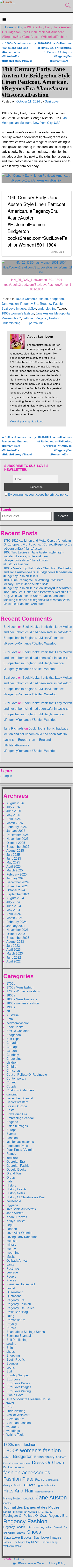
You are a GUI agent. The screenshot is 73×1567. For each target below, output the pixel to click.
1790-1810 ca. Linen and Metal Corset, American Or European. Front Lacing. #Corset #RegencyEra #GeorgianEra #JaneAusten (38, 544)
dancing (12, 1094)
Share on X (57, 251)
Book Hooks (14, 1027)
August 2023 (15, 941)
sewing (11, 1343)
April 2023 (13, 949)
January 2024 (15, 926)
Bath (9, 1019)
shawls (21, 1532)
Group (10, 1177)
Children (12, 1066)
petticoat (28, 318)
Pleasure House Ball (20, 1284)
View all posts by (26, 421)
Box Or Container (18, 1031)
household (13, 1201)
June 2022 (13, 957)
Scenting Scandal (18, 1335)
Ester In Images (17, 1126)
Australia (12, 1015)
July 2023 (13, 945)
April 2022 (13, 961)
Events (11, 1133)
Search (5, 509)
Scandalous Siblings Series (25, 1331)
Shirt (9, 1347)
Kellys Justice (16, 1221)
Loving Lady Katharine (22, 1237)
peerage (12, 1272)
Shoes (34, 1532)
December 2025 (17, 834)
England (12, 1122)
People (11, 1276)
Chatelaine (14, 1058)
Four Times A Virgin (19, 1149)
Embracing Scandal (20, 1118)
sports (10, 1367)
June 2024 (13, 906)
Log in (8, 775)
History (11, 1185)
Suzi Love (10, 626)
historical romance (44, 1492)
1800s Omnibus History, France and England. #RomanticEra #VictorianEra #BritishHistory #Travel (19, 52)
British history (44, 1457)
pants (10, 1264)
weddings (13, 1430)
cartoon (11, 1050)
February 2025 (16, 874)
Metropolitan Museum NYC (28, 1511)
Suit (9, 1371)
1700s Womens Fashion (23, 991)
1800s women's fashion (31, 299)
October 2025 (15, 842)
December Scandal (19, 1098)
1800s (10, 995)
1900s (10, 1007)
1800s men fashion (19, 1444)
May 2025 (13, 862)
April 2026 (13, 819)
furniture (12, 1157)
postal (10, 1288)
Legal (10, 1224)
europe (19, 1467)
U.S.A (32, 308)
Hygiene (12, 1205)
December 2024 (17, 882)
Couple (11, 1086)
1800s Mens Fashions (21, 999)
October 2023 (15, 934)
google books (46, 1485)
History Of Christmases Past (25, 1197)
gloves (30, 1484)
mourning (12, 1252)
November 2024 (17, 886)
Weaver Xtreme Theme (31, 1563)
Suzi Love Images (14, 308)
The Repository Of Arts (26, 1542)
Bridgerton (56, 299)
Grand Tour (14, 1173)
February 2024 (16, 921)
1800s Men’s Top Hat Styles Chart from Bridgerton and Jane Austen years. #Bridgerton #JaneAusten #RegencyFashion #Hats (38, 572)
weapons (12, 1426)
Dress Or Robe (16, 1106)
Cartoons (61, 1457)
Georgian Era (15, 1161)
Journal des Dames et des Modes (31, 1507)
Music (10, 1256)
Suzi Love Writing (18, 1391)
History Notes (15, 1193)
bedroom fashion (18, 1023)
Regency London (14, 1527)
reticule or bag (35, 1527)
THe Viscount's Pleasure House (28, 1399)
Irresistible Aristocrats (21, 1209)
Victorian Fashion (18, 1423)
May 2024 (13, 910)
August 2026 (15, 803)
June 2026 (13, 811)
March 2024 (14, 918)
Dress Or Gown (48, 1462)
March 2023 (14, 953)
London (11, 1229)
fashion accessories (20, 1141)
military (11, 1244)
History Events (16, 1189)
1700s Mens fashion (20, 987)
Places (11, 1280)
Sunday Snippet (17, 1375)
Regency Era (29, 303)
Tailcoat (7, 1542)
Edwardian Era (16, 1114)
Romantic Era (15, 1320)
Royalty (11, 1324)
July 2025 (13, 854)
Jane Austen (10, 303)
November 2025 (17, 838)
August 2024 (15, 898)
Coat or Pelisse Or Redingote (26, 1074)
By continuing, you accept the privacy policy (38, 494)
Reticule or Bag (17, 1312)
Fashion (12, 1138)
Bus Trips (12, 1039)
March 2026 (14, 823)
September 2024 (17, 894)
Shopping (13, 1355)
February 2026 (16, 827)
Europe (11, 1130)
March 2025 (14, 870)
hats (9, 1181)
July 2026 (13, 807)
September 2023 (17, 937)
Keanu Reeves (16, 1217)
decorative (25, 1463)
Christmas (13, 1070)
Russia (11, 1328)
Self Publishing (16, 1339)
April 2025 (13, 866)
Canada (12, 1042)
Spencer (12, 1363)
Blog (20, 27)
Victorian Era (15, 1419)
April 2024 (13, 914)
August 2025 (15, 850)
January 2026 (15, 830)
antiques (7, 1457)
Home (9, 27)
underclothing (47, 308)
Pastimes (12, 1268)
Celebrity (12, 1054)
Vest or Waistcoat (18, 1415)
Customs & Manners (20, 1090)
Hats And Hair (18, 1490)
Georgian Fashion (18, 1165)
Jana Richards (14, 728)
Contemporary (16, 1078)
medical (11, 1240)
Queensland (14, 1292)
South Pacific (15, 1359)
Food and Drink (17, 1145)
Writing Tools (15, 1434)
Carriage (12, 1046)
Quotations (13, 1296)
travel (10, 1403)
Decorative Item (17, 1102)
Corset (11, 1082)
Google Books (16, 1169)
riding (10, 1316)
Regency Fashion (52, 303)
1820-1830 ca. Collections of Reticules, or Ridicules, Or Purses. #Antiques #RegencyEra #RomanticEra (54, 52)
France (11, 1153)
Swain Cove (14, 1395)
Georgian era (52, 1480)
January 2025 (15, 878)
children (12, 1062)
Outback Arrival (16, 1260)
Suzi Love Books (18, 1383)
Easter (10, 1110)
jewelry (7, 1503)
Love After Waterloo (19, 1232)
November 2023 (17, 929)
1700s (10, 983)
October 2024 (15, 890)
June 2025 (13, 858)
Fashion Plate (18, 1479)
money (11, 1248)
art (8, 1011)
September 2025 (17, 846)
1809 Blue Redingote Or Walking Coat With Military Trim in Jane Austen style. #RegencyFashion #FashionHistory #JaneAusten (38, 584)
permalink (36, 323)
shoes (10, 1351)
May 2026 (13, 815)
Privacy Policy (57, 1563)
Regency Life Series (20, 1308)
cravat (15, 1463)
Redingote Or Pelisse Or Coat (25, 1515)
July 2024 (13, 902)
